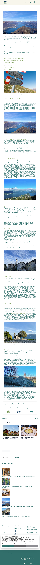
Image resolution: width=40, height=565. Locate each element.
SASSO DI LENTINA (7, 69)
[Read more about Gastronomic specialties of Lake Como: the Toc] (29, 430)
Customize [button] (32, 546)
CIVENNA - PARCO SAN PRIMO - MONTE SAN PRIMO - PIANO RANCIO (17, 56)
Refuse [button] (20, 546)
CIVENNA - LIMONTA (8, 65)
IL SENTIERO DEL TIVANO (9, 62)
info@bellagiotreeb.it (32, 531)
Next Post (37, 418)
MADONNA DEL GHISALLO (9, 67)
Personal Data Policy (19, 563)
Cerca (17, 457)
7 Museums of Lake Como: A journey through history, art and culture (10, 438)
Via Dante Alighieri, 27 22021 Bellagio (32, 533)
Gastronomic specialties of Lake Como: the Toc (27, 438)
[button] (25, 2)
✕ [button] (37, 536)
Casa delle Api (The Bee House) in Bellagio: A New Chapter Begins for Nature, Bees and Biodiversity (18, 476)
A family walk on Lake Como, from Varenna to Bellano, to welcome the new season (16, 516)
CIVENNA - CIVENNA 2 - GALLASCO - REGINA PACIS (14, 58)
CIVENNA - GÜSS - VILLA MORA (10, 64)
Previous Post (3, 418)
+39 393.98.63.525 (32, 527)
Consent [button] (31, 563)
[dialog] (20, 541)
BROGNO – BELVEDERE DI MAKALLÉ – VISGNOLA (13, 60)
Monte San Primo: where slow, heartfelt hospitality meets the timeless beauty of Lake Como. (17, 506)
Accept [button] (8, 546)
